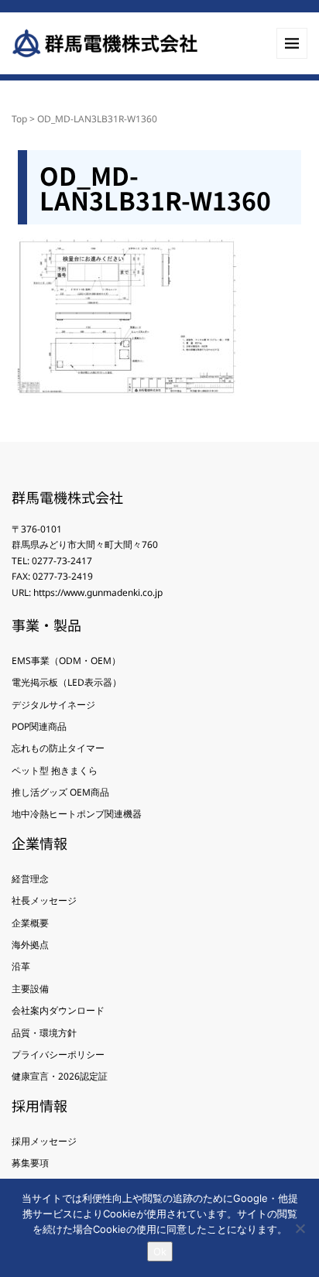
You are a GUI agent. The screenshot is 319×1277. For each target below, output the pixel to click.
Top (19, 118)
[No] (299, 1228)
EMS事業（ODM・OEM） (66, 660)
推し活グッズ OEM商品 (60, 792)
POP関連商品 (39, 726)
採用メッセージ (44, 1141)
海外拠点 (30, 944)
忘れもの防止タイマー (58, 748)
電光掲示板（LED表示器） (67, 682)
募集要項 (30, 1162)
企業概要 (30, 923)
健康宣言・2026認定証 (60, 1076)
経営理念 (30, 878)
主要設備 (30, 988)
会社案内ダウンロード (58, 1010)
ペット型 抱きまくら (55, 770)
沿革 (21, 966)
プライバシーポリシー (58, 1054)
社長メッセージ (44, 900)
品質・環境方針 (44, 1032)
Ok (159, 1251)
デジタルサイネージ (53, 704)
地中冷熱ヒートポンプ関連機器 (77, 813)
